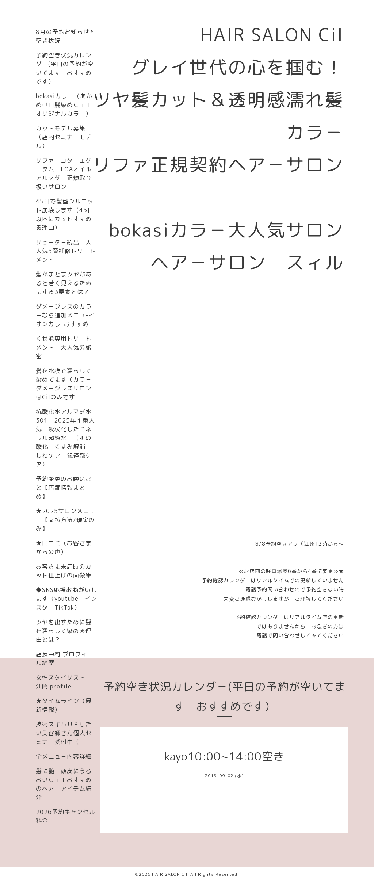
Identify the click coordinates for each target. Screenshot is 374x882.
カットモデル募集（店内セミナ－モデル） (64, 137)
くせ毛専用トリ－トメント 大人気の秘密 (64, 347)
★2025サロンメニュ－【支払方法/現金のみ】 (65, 519)
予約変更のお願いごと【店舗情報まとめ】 (64, 487)
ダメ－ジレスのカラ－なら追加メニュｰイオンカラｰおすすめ (65, 315)
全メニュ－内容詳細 (64, 756)
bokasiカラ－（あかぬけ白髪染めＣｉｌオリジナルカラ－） (64, 105)
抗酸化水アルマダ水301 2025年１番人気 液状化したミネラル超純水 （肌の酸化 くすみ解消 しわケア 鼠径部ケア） (65, 438)
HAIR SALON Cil (169, 874)
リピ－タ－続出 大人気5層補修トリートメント (66, 251)
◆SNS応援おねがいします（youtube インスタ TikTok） (66, 598)
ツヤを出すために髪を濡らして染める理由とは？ (64, 631)
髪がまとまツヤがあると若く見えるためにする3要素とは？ (64, 283)
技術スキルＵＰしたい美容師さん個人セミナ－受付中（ (64, 733)
